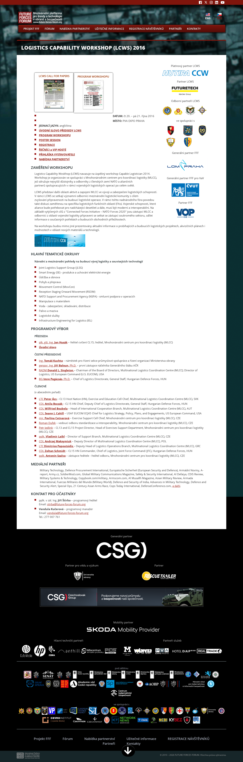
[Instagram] (211, 2)
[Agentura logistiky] (170, 135)
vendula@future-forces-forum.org (67, 513)
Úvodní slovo (47, 347)
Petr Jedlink (46, 427)
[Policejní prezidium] (188, 135)
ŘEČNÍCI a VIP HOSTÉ (52, 149)
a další (176, 486)
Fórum (49, 28)
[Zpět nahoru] (229, 751)
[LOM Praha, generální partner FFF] (185, 171)
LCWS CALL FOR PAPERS (54, 76)
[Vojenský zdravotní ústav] (188, 146)
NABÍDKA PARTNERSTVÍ (54, 159)
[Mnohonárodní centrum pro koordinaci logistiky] (167, 114)
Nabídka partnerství (75, 28)
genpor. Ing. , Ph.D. (57, 365)
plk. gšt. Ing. (53, 342)
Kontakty (194, 28)
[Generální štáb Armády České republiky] (178, 114)
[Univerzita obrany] (170, 146)
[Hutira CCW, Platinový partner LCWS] (185, 75)
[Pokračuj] (128, 751)
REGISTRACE (47, 145)
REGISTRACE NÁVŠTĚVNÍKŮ (146, 28)
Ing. (51, 360)
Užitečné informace (109, 28)
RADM (56, 370)
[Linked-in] (216, 2)
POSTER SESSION (49, 140)
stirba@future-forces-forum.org (66, 504)
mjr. (54, 418)
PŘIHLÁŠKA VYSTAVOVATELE (57, 154)
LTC (48, 399)
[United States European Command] (202, 114)
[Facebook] (200, 2)
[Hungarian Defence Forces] (190, 114)
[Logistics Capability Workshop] (54, 108)
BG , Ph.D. (54, 379)
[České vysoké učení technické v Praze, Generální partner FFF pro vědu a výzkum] (185, 196)
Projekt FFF (31, 28)
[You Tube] (222, 2)
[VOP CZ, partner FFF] (185, 218)
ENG (208, 18)
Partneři (175, 28)
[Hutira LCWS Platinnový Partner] (60, 246)
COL (50, 403)
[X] (205, 2)
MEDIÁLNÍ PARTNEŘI (48, 464)
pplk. (52, 436)
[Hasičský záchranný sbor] (202, 135)
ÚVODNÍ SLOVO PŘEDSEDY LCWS (60, 130)
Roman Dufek (47, 423)
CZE (219, 18)
